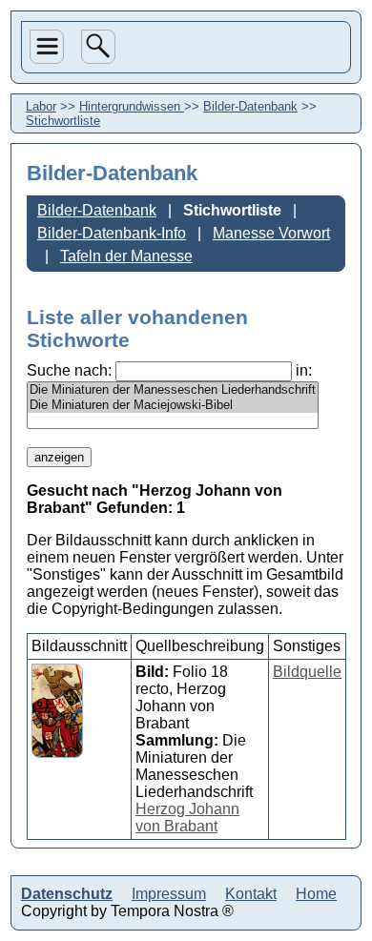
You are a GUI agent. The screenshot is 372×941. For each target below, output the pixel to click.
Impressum (169, 894)
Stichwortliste (232, 210)
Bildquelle (307, 672)
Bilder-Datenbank (250, 106)
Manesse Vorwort (271, 233)
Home (49, 270)
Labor (49, 203)
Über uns (45, 126)
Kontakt (251, 894)
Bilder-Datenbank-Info (111, 233)
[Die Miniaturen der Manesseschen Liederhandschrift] (173, 390)
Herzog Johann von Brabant (187, 817)
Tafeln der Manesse (126, 256)
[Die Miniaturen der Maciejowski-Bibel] (173, 405)
